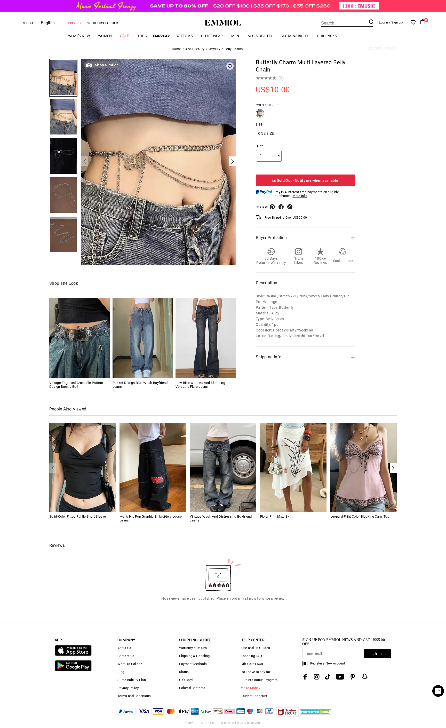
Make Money (250, 688)
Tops (142, 36)
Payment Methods (193, 664)
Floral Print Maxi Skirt (276, 516)
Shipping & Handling (194, 656)
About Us (124, 648)
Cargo (161, 35)
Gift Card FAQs (252, 664)
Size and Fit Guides (255, 648)
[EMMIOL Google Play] (73, 670)
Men (235, 36)
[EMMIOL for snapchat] (364, 676)
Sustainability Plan (131, 680)
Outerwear (212, 36)
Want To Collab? (129, 664)
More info (299, 196)
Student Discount (254, 696)
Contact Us (125, 656)
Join (377, 653)
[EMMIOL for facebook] (305, 676)
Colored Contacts (192, 688)
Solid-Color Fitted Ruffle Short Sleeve (77, 516)
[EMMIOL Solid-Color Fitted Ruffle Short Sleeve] (82, 467)
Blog (120, 672)
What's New (79, 36)
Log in (383, 22)
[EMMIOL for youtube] (340, 676)
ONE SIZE (266, 133)
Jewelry (214, 49)
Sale (124, 36)
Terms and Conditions (134, 696)
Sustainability (295, 36)
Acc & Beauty (260, 36)
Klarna (184, 672)
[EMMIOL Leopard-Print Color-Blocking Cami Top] (363, 467)
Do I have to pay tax (255, 672)
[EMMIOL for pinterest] (353, 676)
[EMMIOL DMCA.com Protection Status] (315, 715)
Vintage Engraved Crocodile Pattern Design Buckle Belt (76, 385)
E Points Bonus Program (259, 680)
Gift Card (186, 680)
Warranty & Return (193, 648)
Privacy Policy (128, 688)
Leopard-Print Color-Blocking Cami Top (359, 516)
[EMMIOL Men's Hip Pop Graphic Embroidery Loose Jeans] (153, 467)
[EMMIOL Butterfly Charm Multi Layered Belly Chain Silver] (260, 115)
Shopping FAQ (251, 656)
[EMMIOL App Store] (73, 655)
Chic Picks (327, 36)
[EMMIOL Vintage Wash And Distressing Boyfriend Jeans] (223, 467)
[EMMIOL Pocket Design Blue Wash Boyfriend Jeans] (143, 338)
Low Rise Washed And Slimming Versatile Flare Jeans (200, 385)
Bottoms (184, 36)
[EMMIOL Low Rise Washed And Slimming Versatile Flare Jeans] (206, 338)
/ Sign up (396, 22)
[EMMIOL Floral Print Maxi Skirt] (293, 467)
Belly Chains (234, 49)
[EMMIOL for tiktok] (327, 676)
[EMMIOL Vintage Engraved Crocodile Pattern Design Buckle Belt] (79, 338)
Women (105, 36)
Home (176, 49)
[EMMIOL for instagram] (317, 676)
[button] (393, 468)
